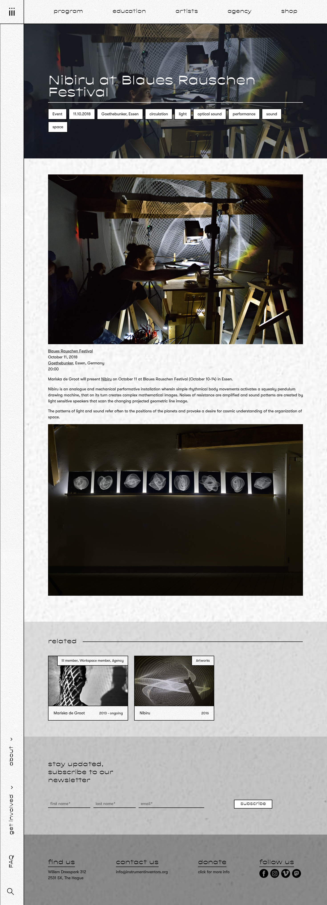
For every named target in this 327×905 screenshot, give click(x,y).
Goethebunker (60, 363)
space (57, 127)
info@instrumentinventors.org (142, 872)
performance (244, 114)
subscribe (253, 804)
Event (57, 114)
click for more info (214, 872)
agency (240, 11)
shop (289, 11)
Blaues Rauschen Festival (70, 351)
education (129, 11)
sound (271, 114)
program (68, 11)
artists (187, 11)
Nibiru (106, 379)
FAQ (11, 861)
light (183, 114)
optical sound (210, 114)
